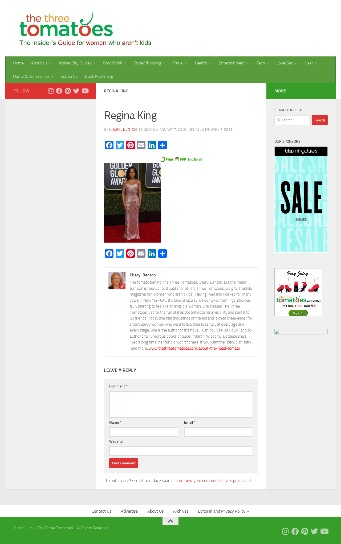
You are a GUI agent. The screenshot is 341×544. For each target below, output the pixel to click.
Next (309, 63)
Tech (261, 63)
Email (190, 422)
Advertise (129, 511)
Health (201, 63)
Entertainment (232, 63)
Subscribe (69, 76)
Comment (118, 386)
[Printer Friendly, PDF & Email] (181, 159)
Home (18, 63)
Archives (180, 511)
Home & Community (31, 76)
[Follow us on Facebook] (59, 91)
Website (116, 441)
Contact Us (101, 511)
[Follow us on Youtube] (85, 91)
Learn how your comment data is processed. (212, 480)
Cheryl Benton (123, 129)
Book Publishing (99, 76)
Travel (178, 63)
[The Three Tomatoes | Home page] (83, 28)
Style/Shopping (147, 63)
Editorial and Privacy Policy (221, 511)
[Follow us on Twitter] (76, 91)
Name (115, 422)
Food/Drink (112, 63)
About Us (39, 63)
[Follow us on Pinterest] (67, 91)
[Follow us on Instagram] (50, 91)
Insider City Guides (75, 63)
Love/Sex (285, 63)
